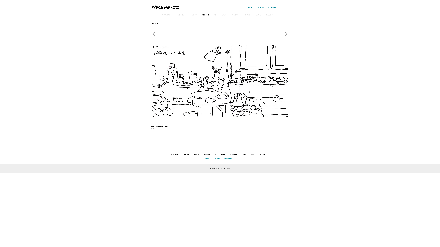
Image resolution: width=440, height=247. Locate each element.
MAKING (262, 154)
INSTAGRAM (272, 7)
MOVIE (244, 154)
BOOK (253, 154)
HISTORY (261, 7)
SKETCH (154, 23)
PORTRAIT (186, 154)
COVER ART (174, 154)
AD (215, 154)
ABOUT (250, 7)
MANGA (196, 154)
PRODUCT (233, 154)
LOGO (223, 154)
